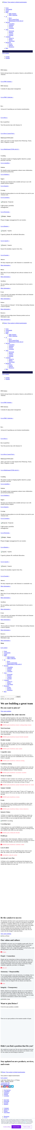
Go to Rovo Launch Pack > (8, 133)
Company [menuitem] (8, 36)
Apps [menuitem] (7, 29)
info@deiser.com (5, 1084)
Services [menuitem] (8, 22)
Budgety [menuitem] (11, 32)
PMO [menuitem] (7, 12)
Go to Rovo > (4, 117)
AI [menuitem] (6, 16)
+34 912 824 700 (5, 1083)
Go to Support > (5, 186)
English (7, 56)
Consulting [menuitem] (11, 23)
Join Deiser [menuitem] (12, 41)
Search (18, 696)
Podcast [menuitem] (11, 45)
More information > (6, 265)
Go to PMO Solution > (6, 81)
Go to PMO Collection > (7, 97)
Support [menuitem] (11, 26)
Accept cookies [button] (16, 1126)
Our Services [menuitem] (7, 1090)
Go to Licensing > (5, 197)
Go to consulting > (5, 163)
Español (8, 58)
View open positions (6, 711)
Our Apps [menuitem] (6, 1099)
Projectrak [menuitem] (11, 31)
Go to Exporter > (5, 255)
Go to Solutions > (5, 174)
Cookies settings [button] (7, 1126)
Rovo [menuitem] (10, 18)
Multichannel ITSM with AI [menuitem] (16, 21)
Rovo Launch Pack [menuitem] (14, 19)
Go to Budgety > (5, 226)
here (25, 1122)
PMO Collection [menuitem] (13, 15)
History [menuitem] (11, 39)
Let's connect (5, 53)
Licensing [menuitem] (11, 28)
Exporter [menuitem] (11, 35)
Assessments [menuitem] (9, 9)
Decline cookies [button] (26, 1126)
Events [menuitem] (10, 44)
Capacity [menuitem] (11, 33)
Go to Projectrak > (5, 212)
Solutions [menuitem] (11, 25)
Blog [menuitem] (7, 48)
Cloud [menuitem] (7, 10)
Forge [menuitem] (7, 8)
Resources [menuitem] (8, 42)
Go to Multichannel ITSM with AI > (10, 149)
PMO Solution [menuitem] (12, 13)
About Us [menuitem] (11, 38)
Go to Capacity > (5, 240)
